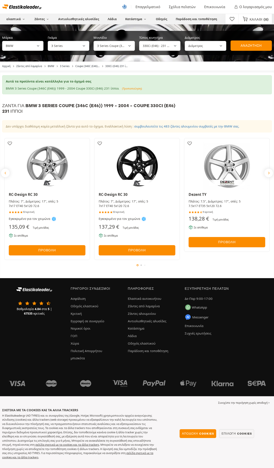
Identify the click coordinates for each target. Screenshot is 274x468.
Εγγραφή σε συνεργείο (87, 321)
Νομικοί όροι (80, 328)
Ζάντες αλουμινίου (142, 313)
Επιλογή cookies (237, 433)
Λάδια (112, 19)
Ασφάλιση (78, 298)
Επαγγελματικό (148, 6)
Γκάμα (52, 37)
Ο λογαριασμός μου (255, 6)
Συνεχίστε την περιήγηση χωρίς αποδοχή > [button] (244, 403)
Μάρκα (7, 37)
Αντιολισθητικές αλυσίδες (78, 19)
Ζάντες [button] (40, 19)
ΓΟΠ (74, 336)
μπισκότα (78, 358)
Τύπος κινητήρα (151, 37)
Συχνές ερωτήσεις (198, 333)
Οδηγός (161, 19)
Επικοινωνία (214, 6)
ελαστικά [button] (14, 19)
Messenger (200, 317)
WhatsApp (199, 307)
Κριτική (76, 313)
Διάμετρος (192, 37)
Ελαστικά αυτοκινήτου (144, 298)
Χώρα (75, 343)
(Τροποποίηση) (132, 88)
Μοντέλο (100, 37)
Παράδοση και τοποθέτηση (196, 19)
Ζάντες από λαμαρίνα (144, 306)
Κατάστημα (134, 19)
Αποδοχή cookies (198, 433)
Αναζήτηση (251, 46)
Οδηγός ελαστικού (84, 306)
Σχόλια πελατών (182, 6)
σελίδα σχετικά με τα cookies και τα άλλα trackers (67, 445)
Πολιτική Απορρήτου (86, 351)
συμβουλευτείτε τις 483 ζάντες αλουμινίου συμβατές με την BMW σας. (186, 126)
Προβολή (47, 250)
